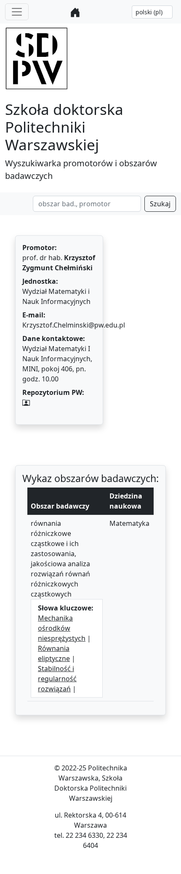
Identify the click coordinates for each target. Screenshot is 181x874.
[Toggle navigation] (17, 11)
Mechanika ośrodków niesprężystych (61, 628)
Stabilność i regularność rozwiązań (57, 678)
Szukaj (160, 203)
